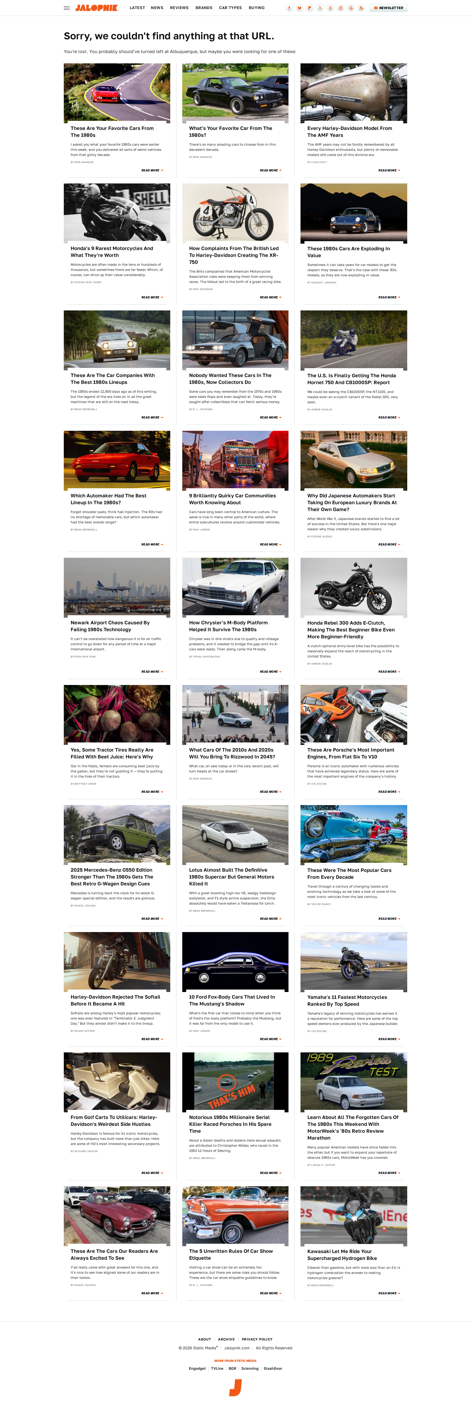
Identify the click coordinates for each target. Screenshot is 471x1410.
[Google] (351, 8)
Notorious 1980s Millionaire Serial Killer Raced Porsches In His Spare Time (230, 1124)
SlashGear (273, 1368)
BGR (232, 1368)
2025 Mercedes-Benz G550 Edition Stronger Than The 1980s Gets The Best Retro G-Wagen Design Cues (112, 877)
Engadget (197, 1368)
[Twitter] (320, 8)
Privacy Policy (257, 1339)
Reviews (179, 7)
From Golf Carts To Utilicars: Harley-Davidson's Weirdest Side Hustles (114, 1120)
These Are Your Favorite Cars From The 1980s (112, 131)
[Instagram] (340, 8)
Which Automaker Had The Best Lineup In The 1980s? (108, 499)
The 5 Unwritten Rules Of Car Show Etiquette (231, 1254)
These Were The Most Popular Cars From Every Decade (349, 873)
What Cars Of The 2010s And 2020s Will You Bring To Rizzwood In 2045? (232, 753)
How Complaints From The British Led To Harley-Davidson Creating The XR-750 (234, 255)
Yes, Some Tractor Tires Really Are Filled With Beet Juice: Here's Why (112, 753)
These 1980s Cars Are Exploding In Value (348, 252)
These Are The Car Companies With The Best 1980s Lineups (113, 378)
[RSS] (361, 8)
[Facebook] (289, 8)
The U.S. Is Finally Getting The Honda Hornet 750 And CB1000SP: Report (351, 379)
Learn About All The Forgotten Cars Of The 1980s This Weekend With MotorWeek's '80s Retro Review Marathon (352, 1127)
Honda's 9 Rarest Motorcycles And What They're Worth (112, 251)
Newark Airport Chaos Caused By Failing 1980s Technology (110, 626)
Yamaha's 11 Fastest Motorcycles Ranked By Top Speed (347, 1000)
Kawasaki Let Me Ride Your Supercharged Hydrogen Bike (342, 1254)
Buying (257, 7)
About (204, 1339)
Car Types (230, 7)
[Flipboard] (310, 8)
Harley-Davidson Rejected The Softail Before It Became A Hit (115, 1000)
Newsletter (391, 7)
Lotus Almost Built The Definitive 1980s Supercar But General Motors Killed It (231, 877)
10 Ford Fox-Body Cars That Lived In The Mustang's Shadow (232, 1000)
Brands (204, 7)
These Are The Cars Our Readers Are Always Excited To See (114, 1254)
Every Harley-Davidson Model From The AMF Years (349, 131)
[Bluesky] (299, 8)
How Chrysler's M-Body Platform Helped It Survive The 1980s (228, 626)
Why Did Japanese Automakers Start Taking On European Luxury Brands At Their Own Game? (352, 502)
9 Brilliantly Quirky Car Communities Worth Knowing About (232, 499)
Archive (226, 1339)
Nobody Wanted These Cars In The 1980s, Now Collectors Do (230, 378)
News (157, 7)
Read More (150, 170)
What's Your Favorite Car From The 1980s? (230, 131)
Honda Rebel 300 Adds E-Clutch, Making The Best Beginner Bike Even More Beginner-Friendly (351, 630)
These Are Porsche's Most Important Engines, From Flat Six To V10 (350, 753)
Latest (137, 7)
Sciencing (250, 1368)
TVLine (217, 1368)
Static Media (204, 1348)
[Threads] (330, 8)
